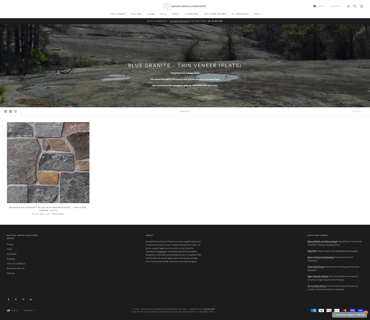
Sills (163, 14)
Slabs (151, 14)
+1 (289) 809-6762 (205, 312)
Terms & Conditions (16, 263)
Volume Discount (179, 21)
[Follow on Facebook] (8, 299)
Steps (175, 14)
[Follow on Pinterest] (23, 299)
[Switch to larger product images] (5, 111)
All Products (240, 14)
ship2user (161, 251)
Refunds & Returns (15, 268)
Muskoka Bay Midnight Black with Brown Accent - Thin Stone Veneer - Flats (48, 208)
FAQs (9, 249)
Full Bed (136, 14)
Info (257, 14)
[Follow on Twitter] (15, 299)
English (335, 6)
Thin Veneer (117, 14)
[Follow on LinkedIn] (30, 299)
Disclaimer (12, 254)
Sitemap (11, 273)
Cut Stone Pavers (215, 14)
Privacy (10, 244)
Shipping (11, 259)
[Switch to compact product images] (15, 111)
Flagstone (191, 14)
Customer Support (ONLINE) (351, 314)
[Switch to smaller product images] (10, 111)
